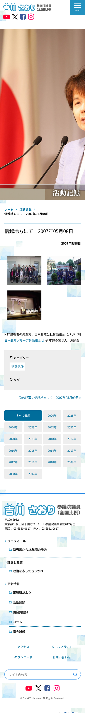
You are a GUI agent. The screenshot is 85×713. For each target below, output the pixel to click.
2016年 (13, 450)
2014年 (52, 450)
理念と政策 (15, 562)
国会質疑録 (20, 612)
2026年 (52, 415)
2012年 (13, 462)
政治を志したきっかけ (28, 571)
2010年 (52, 462)
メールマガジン (61, 646)
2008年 (13, 474)
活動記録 (17, 366)
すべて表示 (23, 415)
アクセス (23, 646)
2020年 (13, 439)
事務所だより (22, 592)
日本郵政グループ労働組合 (22, 340)
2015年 (32, 450)
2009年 (71, 462)
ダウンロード (23, 657)
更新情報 (13, 584)
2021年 (71, 427)
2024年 (13, 427)
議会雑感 (19, 631)
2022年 (52, 427)
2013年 (71, 450)
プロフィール (16, 541)
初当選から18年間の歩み (30, 549)
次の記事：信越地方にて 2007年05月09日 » (50, 397)
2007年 (32, 474)
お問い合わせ (62, 657)
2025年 (71, 415)
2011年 (32, 462)
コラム (17, 621)
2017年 (71, 439)
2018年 (52, 439)
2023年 (32, 427)
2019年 (32, 439)
